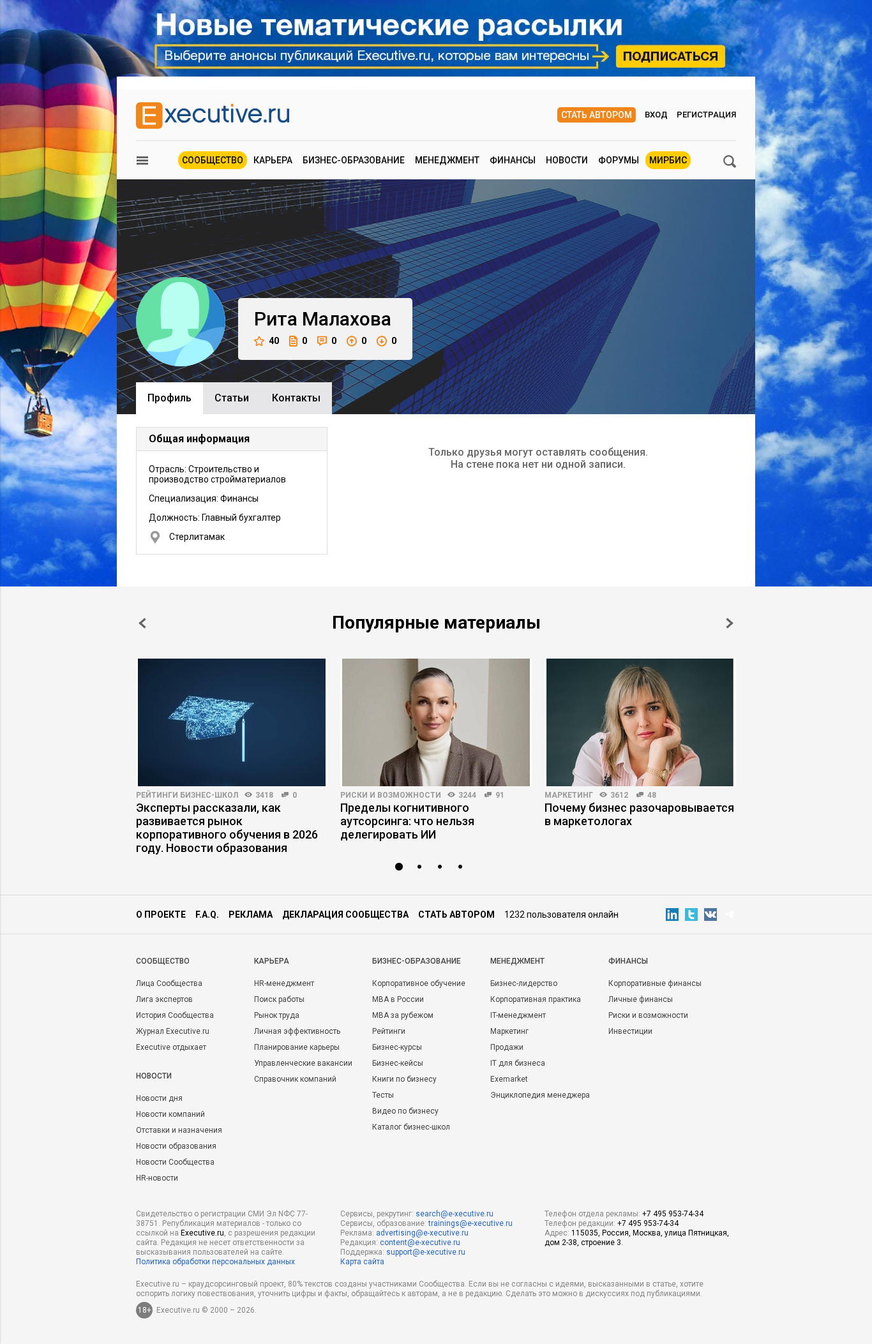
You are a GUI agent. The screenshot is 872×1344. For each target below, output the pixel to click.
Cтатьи (231, 398)
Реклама (251, 914)
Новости (567, 160)
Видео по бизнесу (405, 1111)
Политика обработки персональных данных (215, 1261)
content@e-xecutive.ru (420, 1242)
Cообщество (163, 961)
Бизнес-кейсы (397, 1063)
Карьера (272, 160)
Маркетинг (569, 795)
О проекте (161, 914)
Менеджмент (447, 160)
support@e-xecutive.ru (425, 1252)
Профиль (169, 398)
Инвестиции (630, 1031)
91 (499, 795)
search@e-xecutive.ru (454, 1213)
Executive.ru (202, 1232)
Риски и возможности (390, 795)
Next (729, 623)
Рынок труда (276, 1015)
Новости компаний (170, 1114)
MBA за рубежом (402, 1015)
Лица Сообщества (169, 983)
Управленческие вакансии (303, 1063)
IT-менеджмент (518, 1015)
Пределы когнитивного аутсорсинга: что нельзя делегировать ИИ (407, 821)
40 (274, 341)
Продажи (506, 1047)
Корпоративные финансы (655, 983)
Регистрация (706, 114)
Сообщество (212, 160)
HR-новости (157, 1178)
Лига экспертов (164, 999)
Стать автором (596, 115)
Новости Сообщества (175, 1162)
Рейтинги (388, 1031)
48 (651, 795)
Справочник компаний (295, 1079)
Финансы (513, 160)
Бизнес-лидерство (523, 983)
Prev (142, 623)
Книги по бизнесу (404, 1079)
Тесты (383, 1095)
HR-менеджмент (284, 983)
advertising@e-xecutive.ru (422, 1232)
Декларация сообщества (345, 914)
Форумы (618, 160)
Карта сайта (362, 1261)
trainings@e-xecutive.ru (470, 1223)
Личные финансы (640, 999)
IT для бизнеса (517, 1063)
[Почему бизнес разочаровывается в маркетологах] (640, 722)
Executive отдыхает (171, 1047)
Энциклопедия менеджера (540, 1095)
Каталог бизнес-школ (411, 1127)
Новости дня (159, 1098)
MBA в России (398, 999)
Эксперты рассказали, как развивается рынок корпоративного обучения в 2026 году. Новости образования (227, 828)
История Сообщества (175, 1015)
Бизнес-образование (354, 160)
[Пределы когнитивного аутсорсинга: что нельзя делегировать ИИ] (436, 722)
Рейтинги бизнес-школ (187, 795)
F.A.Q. (207, 914)
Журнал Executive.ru (172, 1031)
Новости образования (176, 1146)
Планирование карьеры (297, 1047)
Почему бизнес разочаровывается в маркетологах (639, 814)
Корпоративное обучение (418, 983)
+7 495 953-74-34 (672, 1213)
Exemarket (509, 1079)
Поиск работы (279, 999)
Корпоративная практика (535, 999)
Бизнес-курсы (397, 1047)
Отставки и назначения (179, 1130)
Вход (656, 114)
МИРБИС (668, 160)
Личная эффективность (297, 1031)
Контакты (296, 398)
